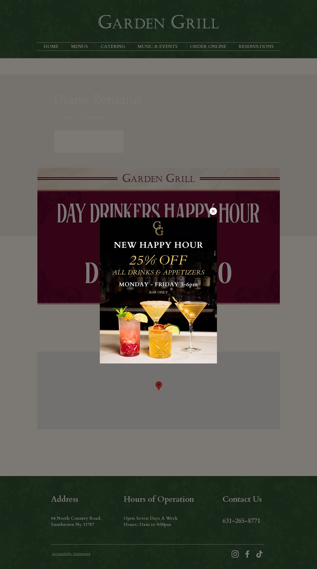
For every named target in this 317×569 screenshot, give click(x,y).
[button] (213, 211)
